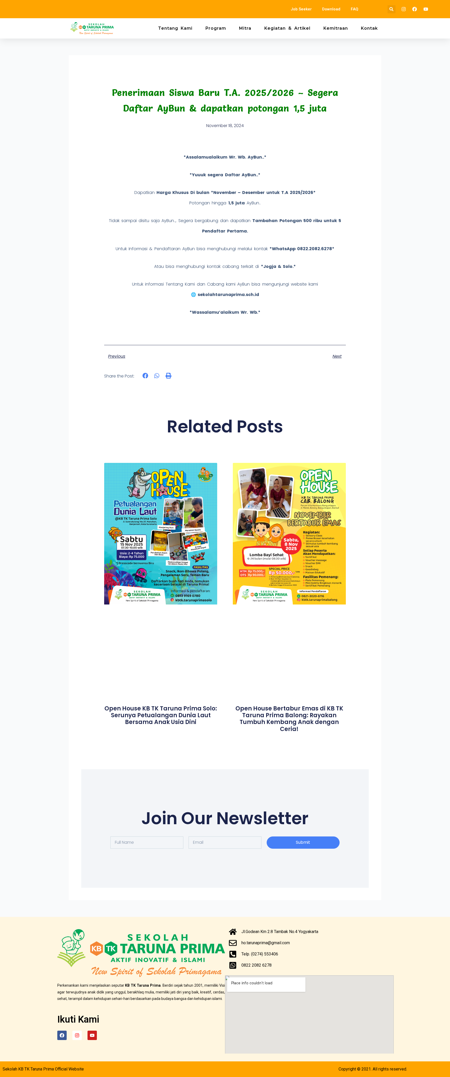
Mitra (245, 28)
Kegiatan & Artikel (287, 28)
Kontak (369, 28)
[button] (392, 9)
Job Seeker (301, 9)
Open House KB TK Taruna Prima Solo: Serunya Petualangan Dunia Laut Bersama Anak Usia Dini (160, 715)
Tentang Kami (175, 28)
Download (331, 9)
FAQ (354, 9)
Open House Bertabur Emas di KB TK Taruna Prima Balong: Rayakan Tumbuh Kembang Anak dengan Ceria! (289, 718)
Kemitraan (335, 28)
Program (215, 28)
